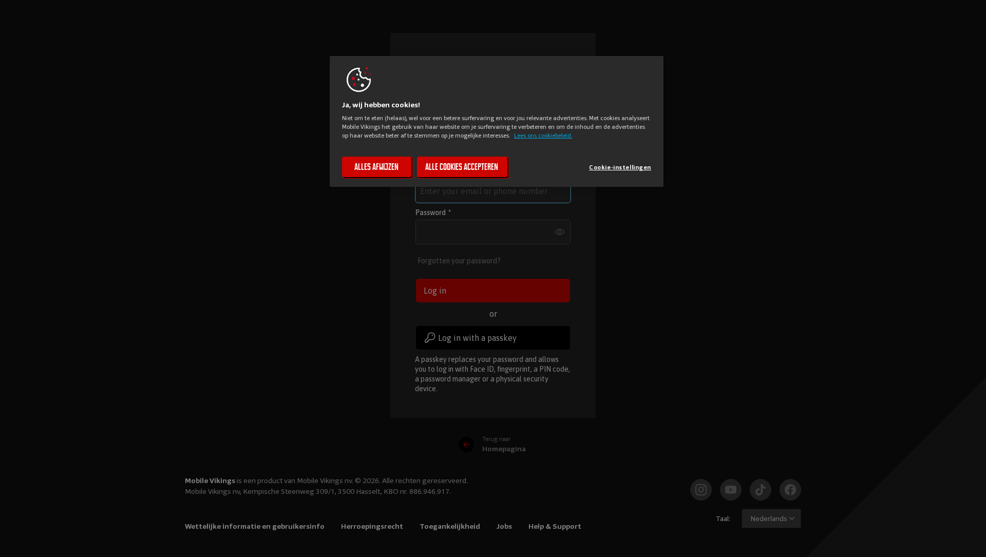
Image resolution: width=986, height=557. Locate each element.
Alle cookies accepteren (461, 167)
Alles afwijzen (376, 167)
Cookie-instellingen (620, 167)
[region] (496, 121)
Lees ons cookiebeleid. (543, 135)
